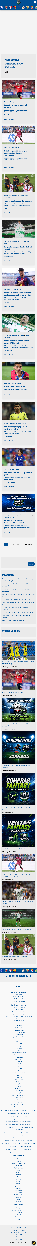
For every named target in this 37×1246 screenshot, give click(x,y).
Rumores (18, 1077)
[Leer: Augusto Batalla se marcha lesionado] (18, 183)
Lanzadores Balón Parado (18, 1014)
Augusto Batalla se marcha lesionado (18, 201)
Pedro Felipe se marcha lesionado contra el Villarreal (17, 342)
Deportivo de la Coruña (19, 1037)
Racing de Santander (19, 1052)
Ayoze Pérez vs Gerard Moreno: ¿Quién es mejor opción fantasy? (18, 1110)
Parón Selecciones (18, 1095)
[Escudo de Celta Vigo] (19, 7)
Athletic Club (19, 1028)
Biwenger (7, 515)
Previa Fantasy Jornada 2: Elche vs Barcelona (18, 1149)
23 (18, 544)
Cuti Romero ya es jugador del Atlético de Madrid (15, 428)
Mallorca (18, 1181)
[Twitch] (27, 976)
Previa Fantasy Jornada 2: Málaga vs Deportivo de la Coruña (18, 1143)
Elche (19, 1039)
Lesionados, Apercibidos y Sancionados (18, 1016)
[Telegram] (10, 976)
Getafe (12, 469)
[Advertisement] (18, 29)
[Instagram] (13, 976)
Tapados (18, 1084)
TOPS (18, 1070)
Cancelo (6, 302)
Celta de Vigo (19, 1030)
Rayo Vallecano (27, 205)
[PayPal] (30, 976)
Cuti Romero (8, 436)
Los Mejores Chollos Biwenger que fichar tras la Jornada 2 (18, 1116)
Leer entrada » (9, 119)
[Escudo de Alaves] (2, 7)
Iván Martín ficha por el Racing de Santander (17, 929)
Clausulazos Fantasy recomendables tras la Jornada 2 (18, 1119)
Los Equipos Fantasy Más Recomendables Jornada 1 (14, 521)
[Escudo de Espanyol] (32, 7)
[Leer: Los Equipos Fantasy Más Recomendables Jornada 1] (18, 502)
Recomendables (18, 996)
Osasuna (19, 1050)
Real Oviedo (18, 1192)
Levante (19, 1048)
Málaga (19, 1046)
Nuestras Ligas (18, 1102)
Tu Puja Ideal (18, 999)
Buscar (4, 561)
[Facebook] (16, 976)
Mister (18, 1219)
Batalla (6, 208)
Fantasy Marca (18, 1212)
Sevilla (19, 1064)
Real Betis (19, 1057)
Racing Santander (20, 241)
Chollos (18, 1086)
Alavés (19, 1025)
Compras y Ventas (19, 1100)
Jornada (12, 517)
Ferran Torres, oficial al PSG (14, 386)
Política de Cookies (18, 1230)
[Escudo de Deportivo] (23, 7)
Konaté (6, 163)
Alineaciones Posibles (18, 992)
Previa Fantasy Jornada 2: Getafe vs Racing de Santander (18, 1152)
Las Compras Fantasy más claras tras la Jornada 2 (18, 1121)
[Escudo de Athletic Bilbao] (6, 7)
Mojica (13, 482)
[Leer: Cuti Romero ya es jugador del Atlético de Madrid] (18, 411)
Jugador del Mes (18, 1021)
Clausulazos (18, 1079)
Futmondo (18, 1217)
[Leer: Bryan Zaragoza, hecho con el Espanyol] (18, 89)
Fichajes (12, 101)
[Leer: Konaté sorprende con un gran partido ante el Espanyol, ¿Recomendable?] (18, 135)
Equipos (18, 1023)
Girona (18, 1177)
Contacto (18, 1239)
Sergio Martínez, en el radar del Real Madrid (18, 248)
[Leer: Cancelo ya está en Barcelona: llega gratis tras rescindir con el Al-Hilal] (18, 277)
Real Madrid (15, 147)
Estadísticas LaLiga (18, 1073)
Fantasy (6, 517)
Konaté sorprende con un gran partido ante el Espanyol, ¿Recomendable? (15, 153)
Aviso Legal (18, 1234)
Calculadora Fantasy (18, 1001)
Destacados (13, 515)
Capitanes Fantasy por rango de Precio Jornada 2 (18, 1140)
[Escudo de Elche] (27, 7)
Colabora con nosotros (18, 1104)
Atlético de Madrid (9, 423)
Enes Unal (7, 482)
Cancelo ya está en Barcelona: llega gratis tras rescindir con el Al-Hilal (17, 294)
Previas (18, 1018)
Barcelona (7, 289)
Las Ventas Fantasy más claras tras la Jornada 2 (18, 599)
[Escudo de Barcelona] (14, 7)
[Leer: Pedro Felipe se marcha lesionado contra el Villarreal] (18, 323)
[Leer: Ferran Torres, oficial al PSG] (18, 371)
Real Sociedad (19, 1061)
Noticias (18, 101)
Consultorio (18, 994)
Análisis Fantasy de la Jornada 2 (13, 621)
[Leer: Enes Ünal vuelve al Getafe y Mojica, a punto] (18, 457)
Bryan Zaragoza (8, 114)
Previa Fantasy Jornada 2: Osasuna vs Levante (18, 1146)
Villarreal (19, 1068)
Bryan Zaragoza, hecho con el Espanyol (15, 106)
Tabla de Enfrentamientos (18, 1005)
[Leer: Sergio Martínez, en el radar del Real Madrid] (18, 229)
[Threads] (20, 976)
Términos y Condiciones (18, 1232)
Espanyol (6, 101)
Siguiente (29, 544)
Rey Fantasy (19, 1097)
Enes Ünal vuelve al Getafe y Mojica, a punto (18, 473)
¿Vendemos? (8, 195)
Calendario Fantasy (18, 1007)
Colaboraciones (18, 1237)
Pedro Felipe (8, 350)
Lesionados (15, 195)
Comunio (18, 1215)
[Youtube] (23, 976)
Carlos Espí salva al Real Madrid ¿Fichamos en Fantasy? (19, 1132)
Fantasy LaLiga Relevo (18, 1210)
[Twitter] (6, 976)
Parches (18, 1082)
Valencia (19, 1066)
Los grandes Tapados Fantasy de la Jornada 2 (17, 612)
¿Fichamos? (7, 147)
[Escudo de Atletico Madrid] (10, 7)
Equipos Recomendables (25, 515)
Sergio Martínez (8, 256)
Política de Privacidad (18, 1228)
